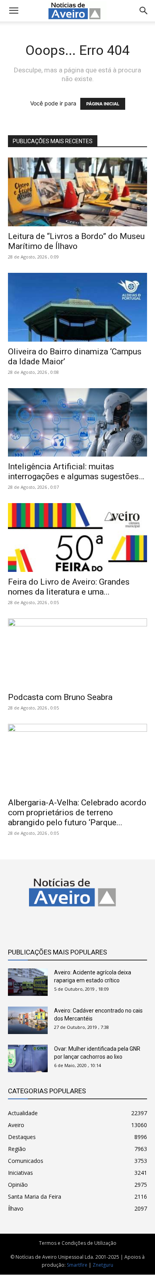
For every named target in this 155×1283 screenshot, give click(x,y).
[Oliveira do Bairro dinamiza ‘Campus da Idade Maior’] (77, 307)
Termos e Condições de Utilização (77, 1243)
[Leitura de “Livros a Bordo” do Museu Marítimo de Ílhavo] (77, 191)
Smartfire (77, 1265)
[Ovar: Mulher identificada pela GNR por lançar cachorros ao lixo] (28, 1058)
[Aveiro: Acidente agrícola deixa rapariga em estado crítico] (28, 982)
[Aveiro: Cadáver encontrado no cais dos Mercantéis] (28, 1020)
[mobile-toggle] (13, 10)
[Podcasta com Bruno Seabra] (77, 652)
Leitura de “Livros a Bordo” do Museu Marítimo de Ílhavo (76, 241)
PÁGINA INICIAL (102, 104)
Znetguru (103, 1265)
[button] (144, 10)
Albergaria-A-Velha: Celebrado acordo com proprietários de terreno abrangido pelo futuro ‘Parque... (77, 812)
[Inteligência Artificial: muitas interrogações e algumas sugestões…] (77, 422)
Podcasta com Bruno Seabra (60, 697)
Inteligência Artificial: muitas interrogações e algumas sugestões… (76, 471)
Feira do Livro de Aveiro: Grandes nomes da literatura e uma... (69, 587)
